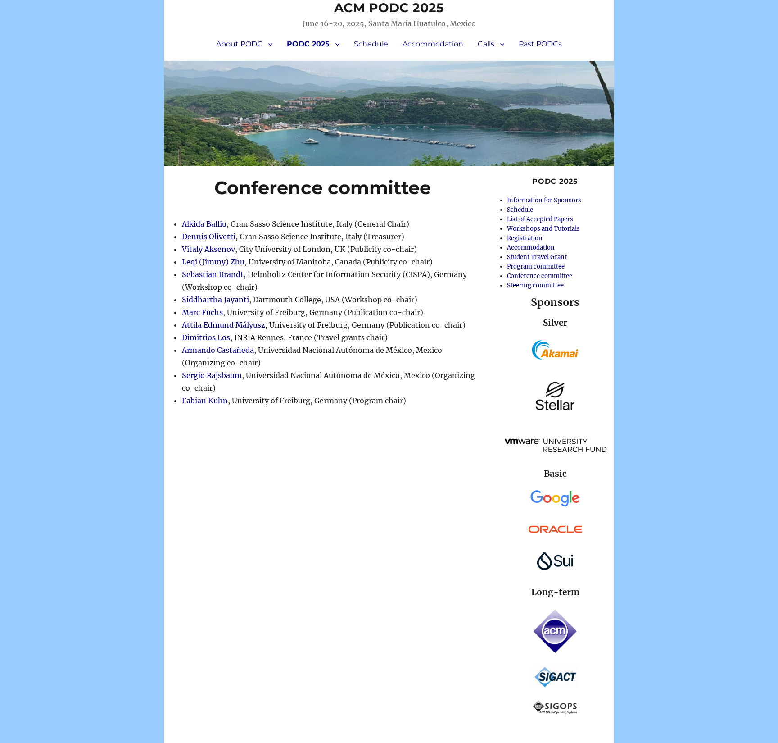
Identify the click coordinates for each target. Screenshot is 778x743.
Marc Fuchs (202, 312)
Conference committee (539, 276)
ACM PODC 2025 (389, 7)
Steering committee (535, 285)
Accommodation (433, 44)
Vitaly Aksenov (208, 249)
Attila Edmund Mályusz (223, 324)
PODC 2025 (308, 44)
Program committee (536, 266)
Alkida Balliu (204, 223)
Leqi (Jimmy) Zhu (213, 261)
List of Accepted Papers (540, 219)
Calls (486, 44)
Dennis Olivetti (208, 236)
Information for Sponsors (544, 200)
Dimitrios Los (206, 337)
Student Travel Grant (537, 257)
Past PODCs (540, 44)
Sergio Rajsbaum (212, 375)
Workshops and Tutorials (543, 228)
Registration (525, 238)
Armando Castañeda (218, 350)
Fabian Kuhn (205, 400)
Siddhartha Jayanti (215, 299)
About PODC (239, 44)
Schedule (371, 44)
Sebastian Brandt (213, 274)
